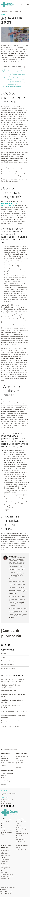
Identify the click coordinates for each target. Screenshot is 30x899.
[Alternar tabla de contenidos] (25, 66)
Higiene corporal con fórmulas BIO (7, 877)
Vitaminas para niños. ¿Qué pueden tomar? (13, 695)
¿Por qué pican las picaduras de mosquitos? (11, 707)
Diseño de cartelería (22, 756)
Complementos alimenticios (5, 860)
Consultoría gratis (21, 849)
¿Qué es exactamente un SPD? (12, 69)
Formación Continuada (4, 757)
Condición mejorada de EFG (7, 774)
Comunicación (20, 841)
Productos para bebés (5, 856)
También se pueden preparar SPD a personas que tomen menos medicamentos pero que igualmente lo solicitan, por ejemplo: (17, 82)
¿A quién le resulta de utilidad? (12, 78)
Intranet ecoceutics (22, 845)
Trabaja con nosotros (7, 830)
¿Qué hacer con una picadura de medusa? (12, 701)
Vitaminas (4, 653)
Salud (3, 14)
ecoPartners (4, 760)
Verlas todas (3, 765)
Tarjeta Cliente (5, 822)
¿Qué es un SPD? (18, 11)
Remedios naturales (7, 668)
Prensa (3, 828)
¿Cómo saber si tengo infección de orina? (14, 711)
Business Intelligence (7, 762)
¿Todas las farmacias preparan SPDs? (14, 86)
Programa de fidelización (20, 763)
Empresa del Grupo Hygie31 (6, 833)
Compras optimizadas (4, 778)
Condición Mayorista (7, 781)
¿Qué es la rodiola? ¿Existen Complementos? (10, 686)
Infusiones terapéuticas (4, 864)
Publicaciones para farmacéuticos (21, 838)
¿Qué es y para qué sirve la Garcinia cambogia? (13, 716)
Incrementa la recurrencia (20, 759)
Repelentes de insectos (5, 868)
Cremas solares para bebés (10, 726)
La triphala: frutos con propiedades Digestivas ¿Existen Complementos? (13, 680)
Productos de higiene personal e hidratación (6, 851)
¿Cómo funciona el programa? (12, 71)
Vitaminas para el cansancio (10, 691)
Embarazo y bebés (7, 664)
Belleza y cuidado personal (10, 661)
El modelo (4, 826)
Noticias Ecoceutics (22, 836)
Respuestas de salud (6, 11)
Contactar (4, 824)
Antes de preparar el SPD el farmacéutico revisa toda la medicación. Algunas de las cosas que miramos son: (17, 74)
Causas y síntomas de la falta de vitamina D (14, 722)
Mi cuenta (19, 847)
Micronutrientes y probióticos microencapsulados (6, 872)
